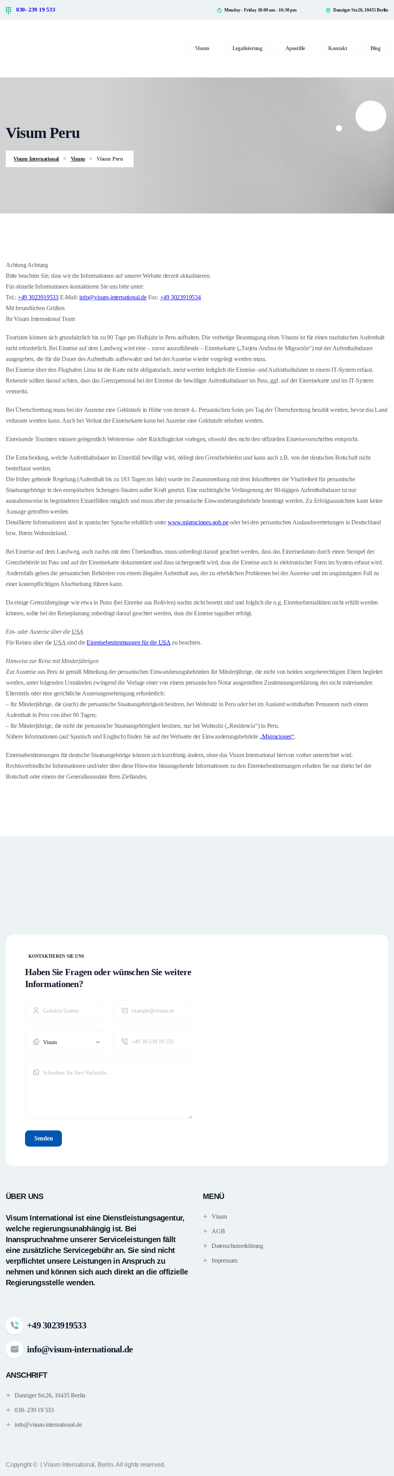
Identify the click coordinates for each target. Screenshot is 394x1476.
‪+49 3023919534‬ (180, 297)
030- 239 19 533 (35, 10)
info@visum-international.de (113, 297)
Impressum (224, 1260)
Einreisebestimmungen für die (128, 642)
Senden (43, 1138)
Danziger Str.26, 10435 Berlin (50, 1395)
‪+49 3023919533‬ (38, 297)
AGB (218, 1231)
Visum (219, 1216)
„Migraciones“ (277, 736)
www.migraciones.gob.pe (198, 522)
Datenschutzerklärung (237, 1246)
